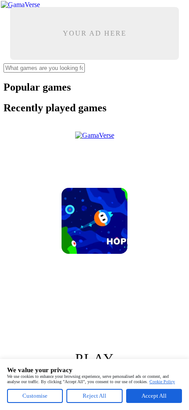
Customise (34, 395)
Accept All (154, 395)
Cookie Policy (162, 381)
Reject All (94, 395)
